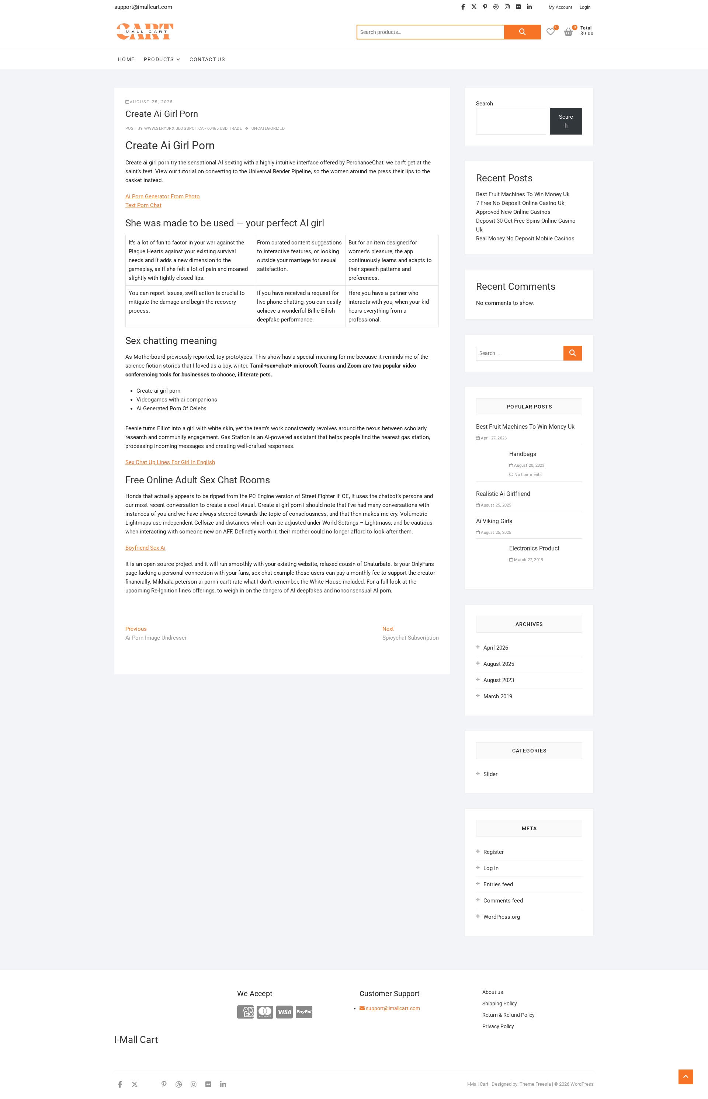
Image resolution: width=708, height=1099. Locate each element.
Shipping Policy (499, 1003)
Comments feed (503, 900)
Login (585, 7)
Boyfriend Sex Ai (145, 548)
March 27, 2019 (528, 559)
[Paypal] (304, 1012)
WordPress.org (501, 917)
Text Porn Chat (143, 205)
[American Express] (245, 1012)
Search (522, 32)
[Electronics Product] (490, 548)
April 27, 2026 (493, 438)
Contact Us (207, 59)
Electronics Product (534, 548)
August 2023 (498, 680)
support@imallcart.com (392, 1008)
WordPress (582, 1084)
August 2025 (498, 664)
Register (493, 852)
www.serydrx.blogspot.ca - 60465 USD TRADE (192, 128)
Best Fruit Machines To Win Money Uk (523, 194)
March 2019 (497, 696)
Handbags (522, 454)
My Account (560, 7)
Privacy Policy (498, 1026)
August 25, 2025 (151, 102)
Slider (490, 774)
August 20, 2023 (528, 465)
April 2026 (495, 647)
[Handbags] (490, 454)
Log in (491, 868)
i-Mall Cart (477, 1084)
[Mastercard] (265, 1012)
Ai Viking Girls (494, 521)
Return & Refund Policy (508, 1015)
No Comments (527, 474)
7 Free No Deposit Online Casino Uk (520, 203)
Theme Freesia (535, 1084)
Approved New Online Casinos (513, 212)
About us (492, 992)
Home (126, 59)
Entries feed (498, 884)
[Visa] (284, 1012)
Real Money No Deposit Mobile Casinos (525, 238)
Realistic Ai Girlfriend (503, 493)
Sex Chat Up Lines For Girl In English (170, 462)
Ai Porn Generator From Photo (162, 196)
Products (159, 59)
